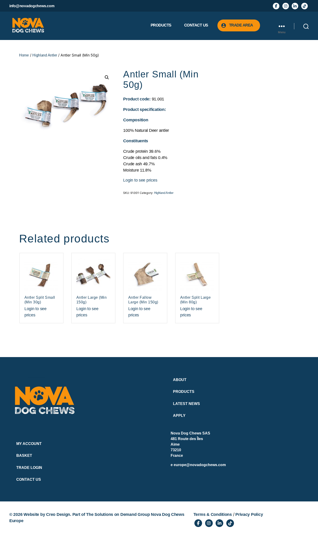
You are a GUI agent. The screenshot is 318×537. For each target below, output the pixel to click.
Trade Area (241, 25)
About (179, 380)
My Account (29, 444)
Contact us (196, 25)
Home (24, 55)
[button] (107, 77)
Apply (179, 416)
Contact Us (28, 479)
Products (161, 25)
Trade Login (29, 468)
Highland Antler (44, 55)
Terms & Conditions (212, 514)
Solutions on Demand (115, 514)
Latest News (186, 404)
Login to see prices (140, 180)
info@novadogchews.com (31, 6)
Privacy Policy (249, 514)
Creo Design (58, 514)
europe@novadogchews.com (200, 465)
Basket (24, 455)
